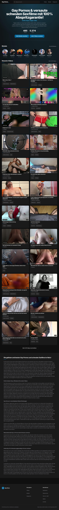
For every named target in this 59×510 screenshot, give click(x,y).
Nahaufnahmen (13, 83)
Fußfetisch (9, 225)
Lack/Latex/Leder (10, 131)
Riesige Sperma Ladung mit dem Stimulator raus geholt (15, 290)
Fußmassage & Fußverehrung (9, 221)
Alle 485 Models (53, 46)
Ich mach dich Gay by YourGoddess (10, 104)
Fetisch (8, 108)
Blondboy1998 (6, 316)
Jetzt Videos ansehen (37, 36)
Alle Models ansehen (21, 36)
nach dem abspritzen (35, 221)
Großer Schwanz (6, 83)
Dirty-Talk (33, 108)
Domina (4, 108)
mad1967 (5, 129)
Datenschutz (45, 493)
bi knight (33, 175)
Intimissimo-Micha (34, 223)
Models (49, 1)
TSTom (4, 81)
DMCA (44, 499)
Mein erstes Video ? (7, 80)
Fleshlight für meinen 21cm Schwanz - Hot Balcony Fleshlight (42, 80)
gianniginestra (5, 340)
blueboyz (5, 223)
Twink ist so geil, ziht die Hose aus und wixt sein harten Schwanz (15, 314)
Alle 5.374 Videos (53, 61)
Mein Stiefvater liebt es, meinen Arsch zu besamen (42, 265)
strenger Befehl (34, 337)
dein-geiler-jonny (6, 291)
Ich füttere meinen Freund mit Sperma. (39, 127)
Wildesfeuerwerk (34, 152)
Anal (4, 270)
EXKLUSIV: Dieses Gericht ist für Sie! (11, 151)
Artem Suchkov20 (34, 129)
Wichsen (36, 154)
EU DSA (44, 501)
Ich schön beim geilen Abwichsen (38, 174)
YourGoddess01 (6, 106)
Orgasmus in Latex (7, 127)
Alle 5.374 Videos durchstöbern (29, 348)
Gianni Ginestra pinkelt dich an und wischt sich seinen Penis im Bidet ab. (14, 338)
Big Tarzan (33, 314)
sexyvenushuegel (6, 175)
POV (10, 342)
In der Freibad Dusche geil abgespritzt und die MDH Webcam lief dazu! (42, 198)
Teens (40, 131)
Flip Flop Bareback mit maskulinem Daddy (12, 245)
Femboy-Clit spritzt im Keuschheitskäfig (39, 151)
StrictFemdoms (34, 82)
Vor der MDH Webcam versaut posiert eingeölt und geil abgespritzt (15, 198)
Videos (45, 1)
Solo (11, 154)
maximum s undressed (7, 200)
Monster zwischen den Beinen (37, 313)
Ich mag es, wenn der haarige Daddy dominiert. (41, 245)
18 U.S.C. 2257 (46, 496)
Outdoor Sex (33, 202)
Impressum (45, 490)
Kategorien (55, 1)
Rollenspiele (38, 108)
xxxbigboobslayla (34, 106)
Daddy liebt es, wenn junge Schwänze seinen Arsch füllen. (14, 266)
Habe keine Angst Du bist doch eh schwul (40, 290)
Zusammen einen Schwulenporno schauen (12, 174)
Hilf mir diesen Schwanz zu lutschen (39, 104)
